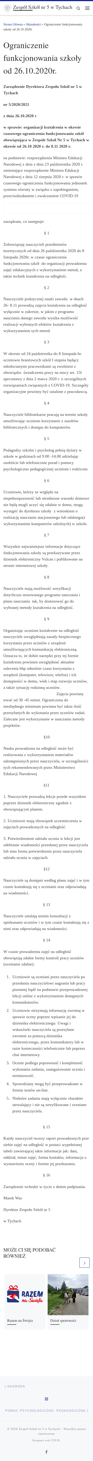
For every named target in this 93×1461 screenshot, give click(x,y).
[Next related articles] (84, 1263)
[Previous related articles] (73, 1263)
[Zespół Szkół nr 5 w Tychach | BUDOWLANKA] (7, 7)
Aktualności (33, 24)
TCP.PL (55, 1440)
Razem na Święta (20, 1320)
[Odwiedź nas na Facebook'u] (46, 1452)
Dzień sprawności (63, 1320)
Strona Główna (13, 24)
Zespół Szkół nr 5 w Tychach (39, 1429)
